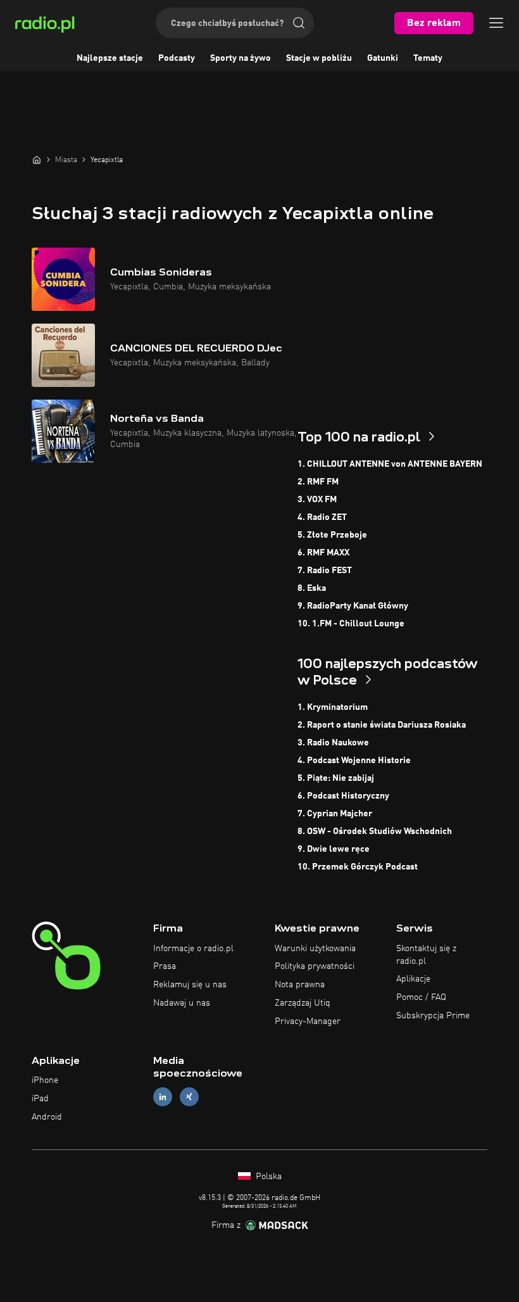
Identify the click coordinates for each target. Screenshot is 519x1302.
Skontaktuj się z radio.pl (426, 955)
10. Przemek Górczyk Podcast (357, 867)
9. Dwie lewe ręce (333, 849)
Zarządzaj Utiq (302, 1003)
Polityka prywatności (314, 966)
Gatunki (382, 58)
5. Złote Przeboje (332, 535)
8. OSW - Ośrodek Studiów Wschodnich (374, 831)
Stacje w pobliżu (319, 58)
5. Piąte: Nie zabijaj (335, 778)
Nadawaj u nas (181, 1003)
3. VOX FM (317, 499)
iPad (40, 1098)
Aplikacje (413, 979)
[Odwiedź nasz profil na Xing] (189, 1097)
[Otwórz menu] (496, 22)
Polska (267, 1176)
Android (47, 1117)
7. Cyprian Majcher (334, 813)
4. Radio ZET (322, 517)
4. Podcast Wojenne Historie (354, 760)
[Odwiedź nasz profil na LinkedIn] (163, 1097)
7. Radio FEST (324, 570)
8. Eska (311, 588)
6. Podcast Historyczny (343, 796)
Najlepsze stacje (110, 58)
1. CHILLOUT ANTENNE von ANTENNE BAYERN (389, 464)
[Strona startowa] (37, 160)
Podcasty (176, 58)
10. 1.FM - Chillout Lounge (350, 623)
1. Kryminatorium (332, 707)
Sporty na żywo (240, 58)
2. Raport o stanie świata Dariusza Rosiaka (381, 725)
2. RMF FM (318, 481)
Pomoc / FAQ (421, 997)
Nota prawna (300, 984)
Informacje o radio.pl (193, 948)
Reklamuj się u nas (190, 984)
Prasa (164, 966)
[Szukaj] (298, 22)
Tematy (427, 58)
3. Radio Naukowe (333, 742)
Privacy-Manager (308, 1021)
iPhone (45, 1080)
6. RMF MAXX (323, 552)
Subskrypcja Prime (433, 1015)
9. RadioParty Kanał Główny (352, 606)
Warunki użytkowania (315, 948)
